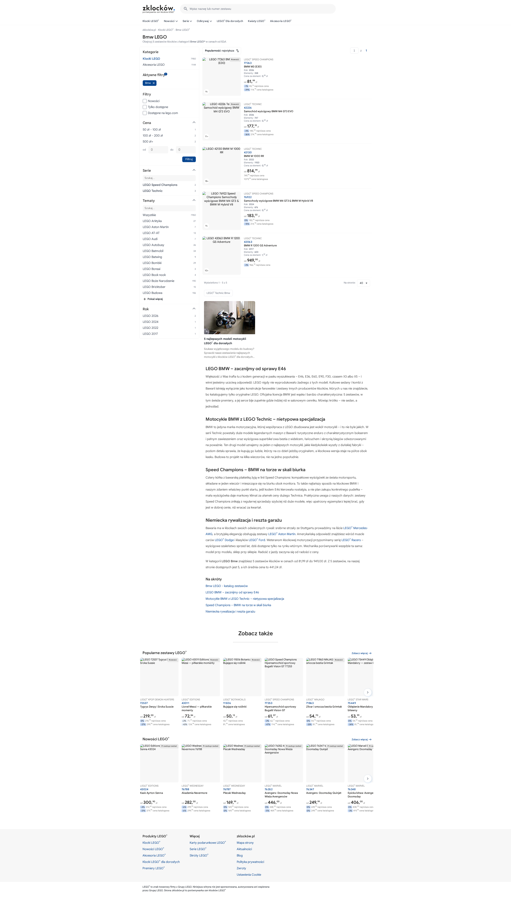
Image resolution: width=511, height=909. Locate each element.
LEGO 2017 (150, 334)
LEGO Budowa (152, 293)
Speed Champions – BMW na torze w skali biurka (238, 605)
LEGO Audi (150, 239)
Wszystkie (149, 215)
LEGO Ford (257, 540)
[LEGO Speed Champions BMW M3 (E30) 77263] (221, 76)
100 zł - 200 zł (153, 135)
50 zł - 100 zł (152, 129)
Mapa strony (245, 843)
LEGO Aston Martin (281, 534)
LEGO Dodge (224, 540)
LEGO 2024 (150, 322)
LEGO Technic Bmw (218, 293)
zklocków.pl (149, 30)
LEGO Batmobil (153, 251)
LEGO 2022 (150, 328)
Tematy (149, 201)
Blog (240, 855)
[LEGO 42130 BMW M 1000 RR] (221, 166)
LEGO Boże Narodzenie (158, 281)
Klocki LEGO (151, 21)
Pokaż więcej (155, 299)
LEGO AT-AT (151, 233)
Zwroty (241, 868)
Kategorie (150, 52)
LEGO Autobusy (153, 245)
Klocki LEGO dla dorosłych (161, 862)
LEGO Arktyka (152, 221)
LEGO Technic (152, 191)
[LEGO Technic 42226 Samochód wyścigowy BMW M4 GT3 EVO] (221, 121)
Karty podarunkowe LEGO (208, 843)
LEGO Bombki (152, 263)
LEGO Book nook (154, 275)
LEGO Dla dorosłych (230, 21)
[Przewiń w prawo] (368, 692)
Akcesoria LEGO (281, 21)
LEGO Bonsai (151, 269)
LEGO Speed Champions (160, 185)
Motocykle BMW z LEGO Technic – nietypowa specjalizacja (245, 599)
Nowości (169, 21)
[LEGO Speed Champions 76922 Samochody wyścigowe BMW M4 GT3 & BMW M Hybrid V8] (221, 211)
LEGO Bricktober (154, 287)
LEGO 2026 (150, 316)
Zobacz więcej (360, 653)
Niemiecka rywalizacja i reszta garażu (230, 611)
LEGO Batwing (152, 257)
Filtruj (189, 159)
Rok (146, 309)
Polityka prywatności (250, 862)
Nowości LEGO (153, 849)
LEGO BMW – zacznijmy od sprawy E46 (232, 592)
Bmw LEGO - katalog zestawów (227, 586)
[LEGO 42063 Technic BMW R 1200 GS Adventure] (221, 255)
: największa (219, 50)
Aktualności (244, 849)
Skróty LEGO (199, 855)
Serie (186, 21)
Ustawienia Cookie (249, 874)
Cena (147, 123)
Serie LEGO (198, 849)
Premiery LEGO (154, 868)
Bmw (148, 83)
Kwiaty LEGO (256, 21)
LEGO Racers (351, 540)
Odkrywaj (203, 21)
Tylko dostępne (158, 107)
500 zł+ (148, 141)
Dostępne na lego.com (163, 113)
